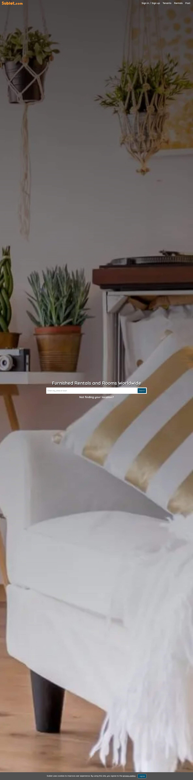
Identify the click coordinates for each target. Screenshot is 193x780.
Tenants (167, 3)
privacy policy (129, 776)
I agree (142, 776)
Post (187, 3)
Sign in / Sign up (151, 3)
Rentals (178, 3)
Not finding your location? (96, 397)
